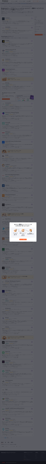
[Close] (35, 223)
